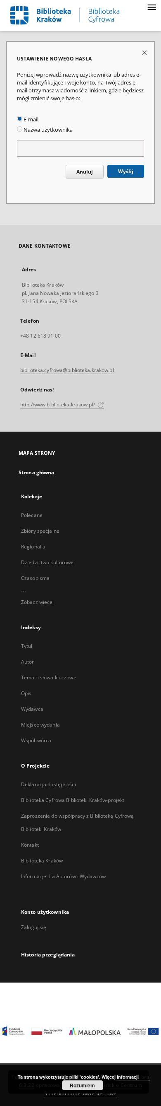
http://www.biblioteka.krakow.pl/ (58, 404)
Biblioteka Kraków (42, 860)
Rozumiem (82, 1085)
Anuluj (84, 171)
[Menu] (151, 6)
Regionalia (33, 546)
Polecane (32, 515)
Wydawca (32, 708)
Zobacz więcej (37, 602)
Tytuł (27, 646)
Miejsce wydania (40, 724)
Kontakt (30, 844)
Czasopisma (35, 578)
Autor (27, 661)
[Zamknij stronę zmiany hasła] (145, 52)
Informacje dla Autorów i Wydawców (63, 876)
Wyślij (125, 171)
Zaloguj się (34, 927)
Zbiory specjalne (40, 530)
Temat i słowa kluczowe (48, 677)
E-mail (30, 119)
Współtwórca (36, 740)
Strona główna (36, 472)
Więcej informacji (120, 1077)
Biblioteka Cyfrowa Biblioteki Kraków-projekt (72, 800)
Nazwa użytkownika (47, 129)
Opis (26, 693)
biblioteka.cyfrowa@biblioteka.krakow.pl (67, 370)
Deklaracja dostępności (48, 784)
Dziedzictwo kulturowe (47, 562)
